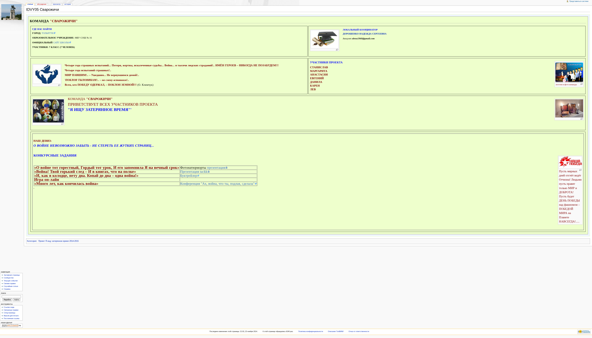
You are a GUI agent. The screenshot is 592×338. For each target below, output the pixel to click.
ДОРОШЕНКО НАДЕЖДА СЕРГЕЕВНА (364, 33)
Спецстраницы (9, 313)
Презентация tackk (193, 171)
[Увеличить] (337, 50)
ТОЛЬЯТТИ (47, 33)
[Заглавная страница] (12, 12)
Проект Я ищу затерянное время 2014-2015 (58, 241)
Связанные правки (11, 310)
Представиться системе (578, 1)
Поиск (3, 293)
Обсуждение (41, 4)
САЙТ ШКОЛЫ (61, 42)
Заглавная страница (12, 275)
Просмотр (56, 4)
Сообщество (9, 278)
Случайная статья (11, 286)
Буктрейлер (188, 175)
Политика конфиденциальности (310, 331)
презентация (216, 167)
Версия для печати (11, 316)
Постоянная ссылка (11, 318)
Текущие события (11, 281)
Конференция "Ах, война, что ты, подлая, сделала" (217, 183)
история (67, 4)
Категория (31, 241)
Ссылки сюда (9, 307)
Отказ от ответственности (359, 331)
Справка (7, 289)
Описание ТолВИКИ (335, 331)
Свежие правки (10, 283)
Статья (30, 4)
